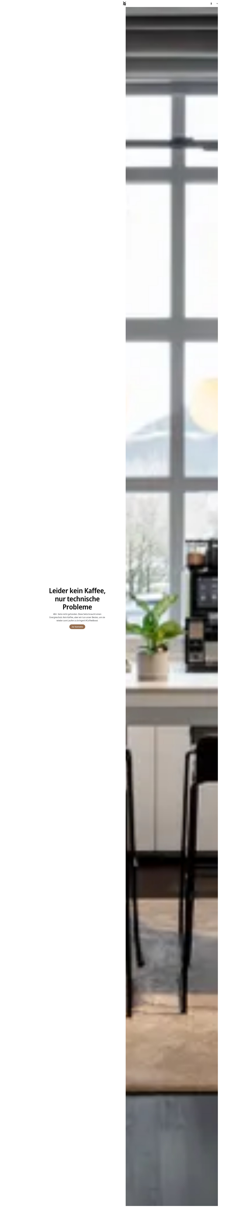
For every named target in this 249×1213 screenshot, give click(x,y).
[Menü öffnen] (217, 3)
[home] (124, 3)
